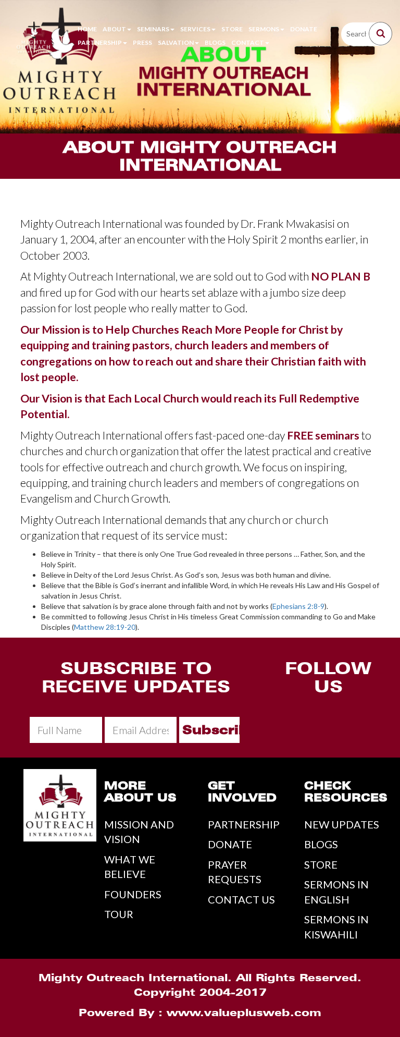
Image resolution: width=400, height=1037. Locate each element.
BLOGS (321, 844)
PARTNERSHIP (244, 824)
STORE (321, 864)
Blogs (215, 42)
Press (142, 42)
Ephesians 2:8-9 (298, 606)
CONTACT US (241, 899)
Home (87, 29)
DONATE (230, 844)
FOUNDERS (132, 894)
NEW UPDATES (341, 824)
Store (232, 29)
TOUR (118, 914)
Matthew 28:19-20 (104, 627)
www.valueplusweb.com (244, 1012)
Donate (303, 29)
